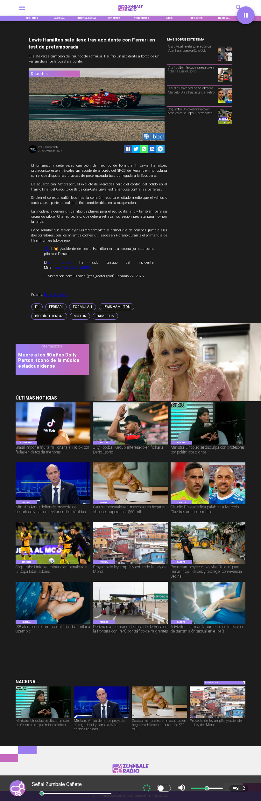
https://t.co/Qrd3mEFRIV (71, 268)
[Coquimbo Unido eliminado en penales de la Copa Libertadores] (225, 123)
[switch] (164, 788)
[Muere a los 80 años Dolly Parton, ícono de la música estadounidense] (169, 400)
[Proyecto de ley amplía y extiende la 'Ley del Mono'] (130, 563)
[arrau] (53, 504)
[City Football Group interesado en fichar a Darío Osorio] (225, 81)
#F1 (47, 249)
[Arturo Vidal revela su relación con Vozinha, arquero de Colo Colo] (225, 60)
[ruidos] (208, 563)
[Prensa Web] (33, 152)
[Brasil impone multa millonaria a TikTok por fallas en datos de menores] (53, 444)
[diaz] (225, 102)
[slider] (41, 793)
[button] (37, 306)
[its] (208, 623)
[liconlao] (208, 444)
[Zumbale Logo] (130, 12)
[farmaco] (53, 623)
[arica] (130, 623)
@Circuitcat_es (59, 262)
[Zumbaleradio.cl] (22, 12)
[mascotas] (130, 504)
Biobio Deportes (56, 295)
